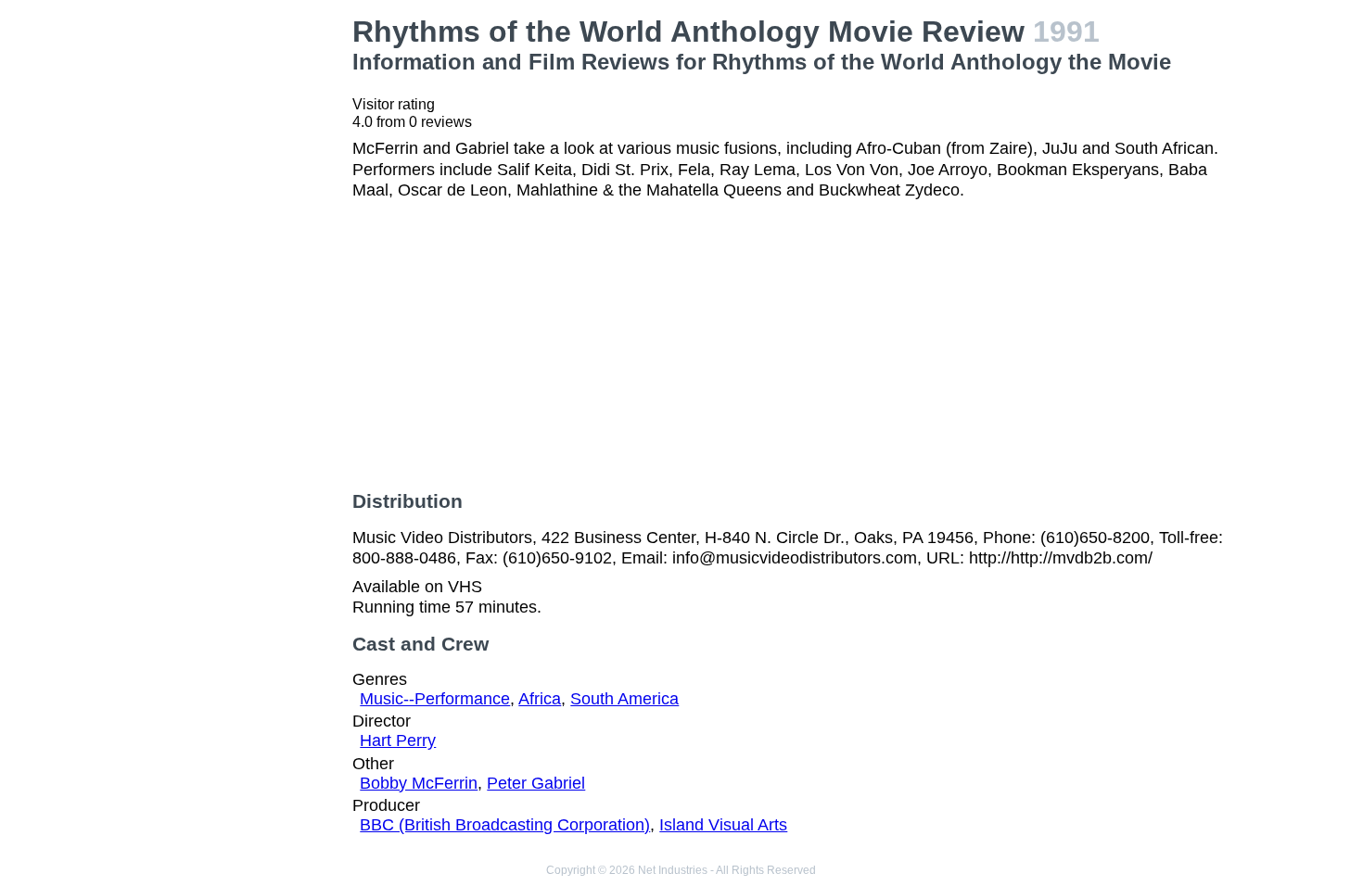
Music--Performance (435, 699)
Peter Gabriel (536, 783)
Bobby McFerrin (419, 783)
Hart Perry (398, 740)
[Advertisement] (237, 293)
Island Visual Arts (723, 825)
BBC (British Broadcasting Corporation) (505, 825)
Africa (539, 699)
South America (624, 699)
